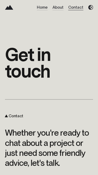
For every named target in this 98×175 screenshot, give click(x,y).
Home (42, 7)
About (58, 7)
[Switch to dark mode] (90, 7)
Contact (75, 7)
